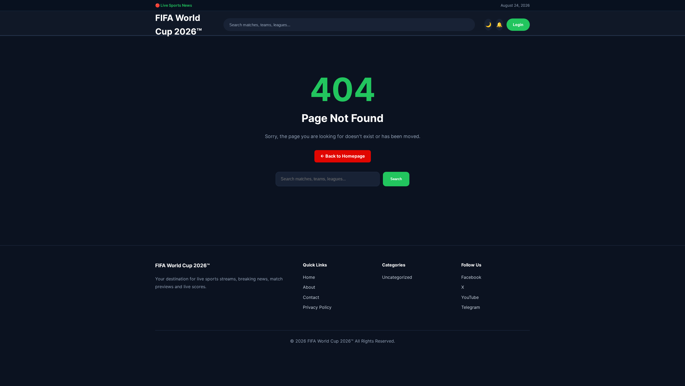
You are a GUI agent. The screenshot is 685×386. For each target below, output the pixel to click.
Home (309, 277)
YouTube (470, 297)
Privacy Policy (317, 307)
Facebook (471, 277)
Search (396, 179)
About (309, 287)
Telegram (470, 307)
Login (518, 24)
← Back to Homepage (342, 156)
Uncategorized (397, 277)
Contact (311, 297)
